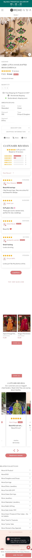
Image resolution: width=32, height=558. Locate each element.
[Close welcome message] (28, 540)
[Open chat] (28, 547)
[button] (6, 71)
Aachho (5, 62)
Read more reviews (16, 455)
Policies (15, 545)
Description (16, 128)
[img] (7, 180)
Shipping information (16, 132)
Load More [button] (16, 272)
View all (16, 343)
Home (16, 15)
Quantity (6, 84)
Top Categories (15, 532)
